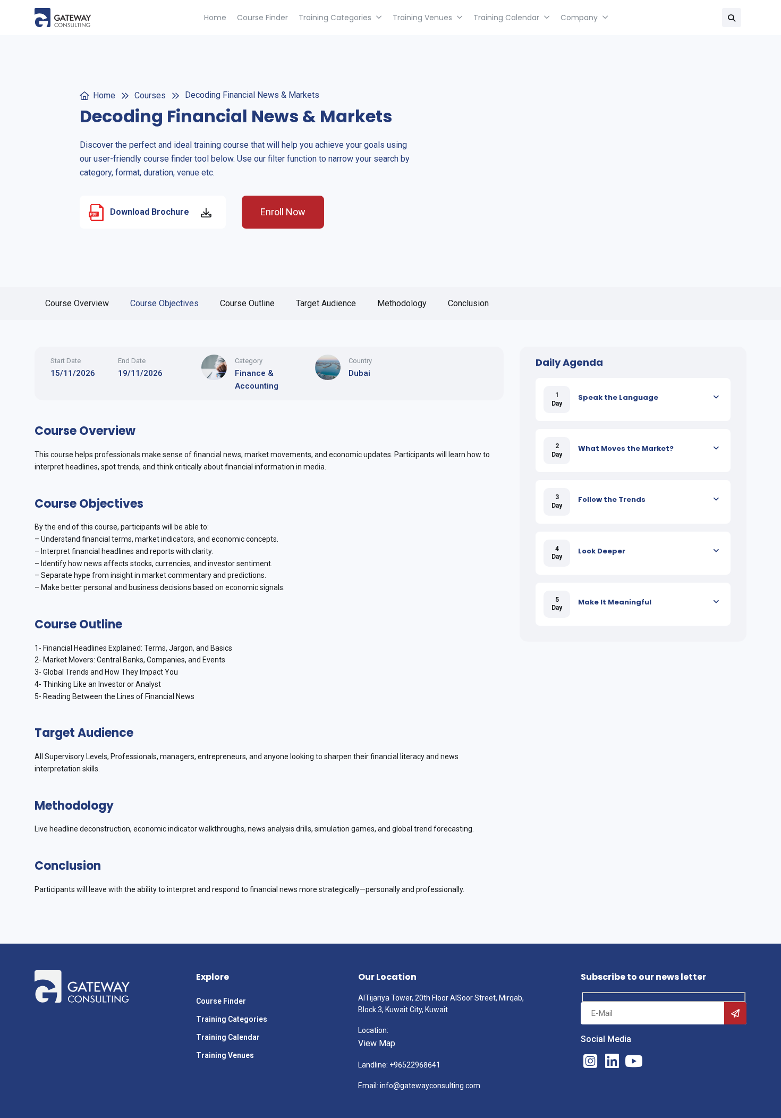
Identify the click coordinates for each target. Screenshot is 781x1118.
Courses (150, 95)
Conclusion (468, 303)
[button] (731, 17)
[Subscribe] (735, 1013)
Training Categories (335, 17)
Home (215, 17)
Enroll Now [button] (282, 211)
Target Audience (326, 303)
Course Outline (247, 303)
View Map (376, 1043)
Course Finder (262, 17)
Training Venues (422, 17)
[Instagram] (590, 1061)
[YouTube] (633, 1061)
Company (579, 17)
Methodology (402, 303)
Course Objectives (164, 303)
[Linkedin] (612, 1061)
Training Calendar (506, 17)
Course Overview (77, 303)
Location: (373, 1030)
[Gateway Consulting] (63, 17)
